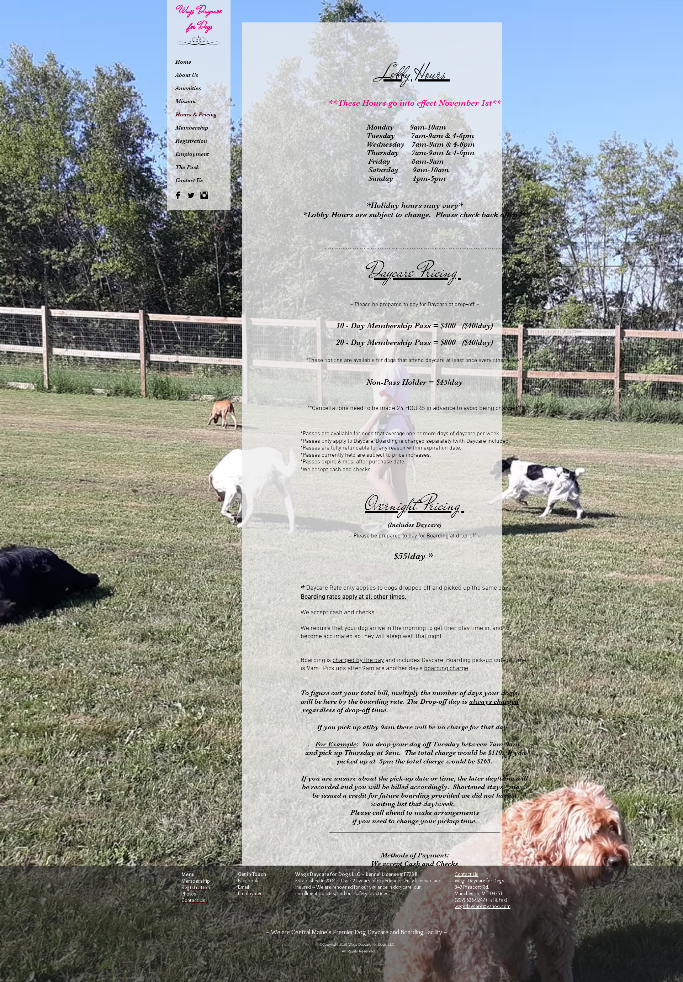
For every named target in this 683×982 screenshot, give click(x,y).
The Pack (187, 167)
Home (183, 62)
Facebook (248, 880)
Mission (185, 101)
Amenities (188, 88)
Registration (191, 141)
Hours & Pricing (196, 114)
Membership (191, 128)
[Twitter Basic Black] (191, 195)
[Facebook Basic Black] (178, 195)
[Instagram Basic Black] (204, 195)
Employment (192, 154)
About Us (186, 75)
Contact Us (189, 180)
